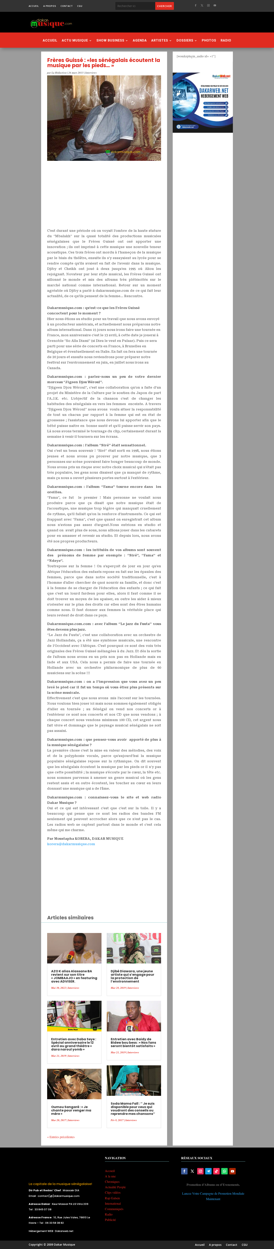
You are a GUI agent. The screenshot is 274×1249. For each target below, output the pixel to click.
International (113, 1203)
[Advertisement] (159, 22)
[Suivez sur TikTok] (216, 1171)
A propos (49, 6)
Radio (226, 40)
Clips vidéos (113, 1192)
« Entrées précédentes (61, 1137)
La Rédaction (59, 72)
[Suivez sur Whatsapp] (224, 1171)
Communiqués (114, 1209)
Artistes (159, 40)
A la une (110, 1176)
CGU (79, 6)
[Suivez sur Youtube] (214, 5)
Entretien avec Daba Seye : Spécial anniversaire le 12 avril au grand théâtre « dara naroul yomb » (73, 1044)
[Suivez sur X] (202, 5)
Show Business (110, 40)
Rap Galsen (112, 1198)
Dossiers (185, 40)
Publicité (110, 1220)
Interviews (91, 72)
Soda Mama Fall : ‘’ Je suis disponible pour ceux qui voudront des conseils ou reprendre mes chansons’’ (133, 1108)
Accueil (34, 6)
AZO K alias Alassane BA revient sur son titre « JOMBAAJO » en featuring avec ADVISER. (74, 976)
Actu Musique (75, 40)
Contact (67, 6)
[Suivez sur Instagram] (208, 5)
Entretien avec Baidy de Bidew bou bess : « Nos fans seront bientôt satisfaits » (133, 1042)
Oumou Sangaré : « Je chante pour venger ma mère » (71, 1110)
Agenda (140, 40)
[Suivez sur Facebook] (195, 5)
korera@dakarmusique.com (71, 844)
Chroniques (112, 1181)
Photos (209, 40)
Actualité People (115, 1187)
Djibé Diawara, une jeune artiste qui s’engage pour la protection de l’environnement (132, 976)
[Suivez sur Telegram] (208, 1171)
